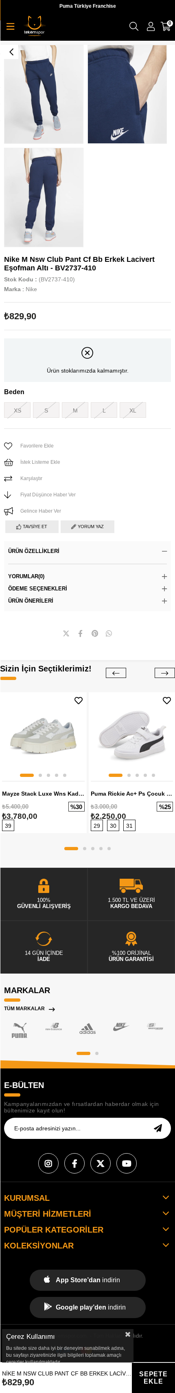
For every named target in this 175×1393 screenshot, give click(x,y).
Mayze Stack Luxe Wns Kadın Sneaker (43, 793)
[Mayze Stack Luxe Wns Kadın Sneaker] (43, 735)
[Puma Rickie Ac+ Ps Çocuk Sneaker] (132, 735)
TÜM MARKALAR (24, 1008)
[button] (27, 775)
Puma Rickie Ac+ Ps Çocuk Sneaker (132, 793)
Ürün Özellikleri (33, 551)
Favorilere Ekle (78, 700)
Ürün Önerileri (30, 601)
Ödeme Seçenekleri (37, 589)
